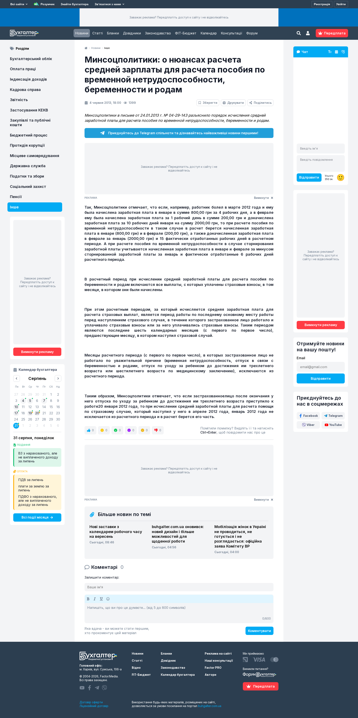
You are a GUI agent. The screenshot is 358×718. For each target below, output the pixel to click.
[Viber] (104, 687)
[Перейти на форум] (336, 51)
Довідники (132, 33)
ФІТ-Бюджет (185, 33)
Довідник (168, 660)
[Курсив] (94, 599)
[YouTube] (82, 687)
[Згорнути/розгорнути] (343, 51)
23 (58, 413)
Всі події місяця (35, 517)
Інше (14, 207)
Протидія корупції (27, 145)
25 (23, 419)
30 (58, 419)
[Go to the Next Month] (58, 378)
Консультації (231, 33)
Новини (81, 33)
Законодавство (158, 33)
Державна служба (28, 166)
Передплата (264, 686)
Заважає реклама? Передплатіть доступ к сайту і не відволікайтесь (179, 17)
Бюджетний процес (28, 135)
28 (44, 419)
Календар (209, 33)
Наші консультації (219, 660)
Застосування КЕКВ (29, 110)
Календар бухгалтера (178, 674)
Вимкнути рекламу (37, 352)
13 (37, 407)
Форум (252, 33)
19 (30, 413)
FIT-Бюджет (141, 674)
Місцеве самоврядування (34, 156)
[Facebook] (89, 687)
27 (37, 419)
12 (30, 407)
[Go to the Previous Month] (16, 378)
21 (44, 413)
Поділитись (263, 102)
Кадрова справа (25, 89)
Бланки (113, 33)
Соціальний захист (28, 186)
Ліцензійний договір (94, 706)
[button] (307, 33)
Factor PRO (213, 667)
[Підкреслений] (101, 599)
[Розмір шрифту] (329, 51)
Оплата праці (23, 69)
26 (30, 419)
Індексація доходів (28, 79)
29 (51, 419)
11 (23, 407)
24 (16, 419)
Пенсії (16, 197)
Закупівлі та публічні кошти (30, 122)
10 (16, 407)
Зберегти (210, 102)
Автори (210, 674)
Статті (97, 33)
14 (44, 407)
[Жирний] (88, 599)
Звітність (19, 100)
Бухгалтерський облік (31, 59)
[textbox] (179, 613)
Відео (136, 667)
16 (58, 407)
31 (16, 425)
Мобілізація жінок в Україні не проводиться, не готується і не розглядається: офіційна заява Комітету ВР (240, 536)
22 (51, 413)
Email (301, 358)
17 (16, 413)
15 (51, 407)
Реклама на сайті (218, 653)
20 (37, 413)
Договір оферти (91, 702)
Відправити (309, 177)
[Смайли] (108, 599)
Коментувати (259, 631)
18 (23, 413)
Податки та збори (27, 176)
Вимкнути (261, 197)
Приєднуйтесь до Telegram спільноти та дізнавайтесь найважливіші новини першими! (183, 133)
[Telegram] (96, 687)
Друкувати (235, 102)
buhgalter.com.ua (209, 706)
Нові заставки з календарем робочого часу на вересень (116, 532)
